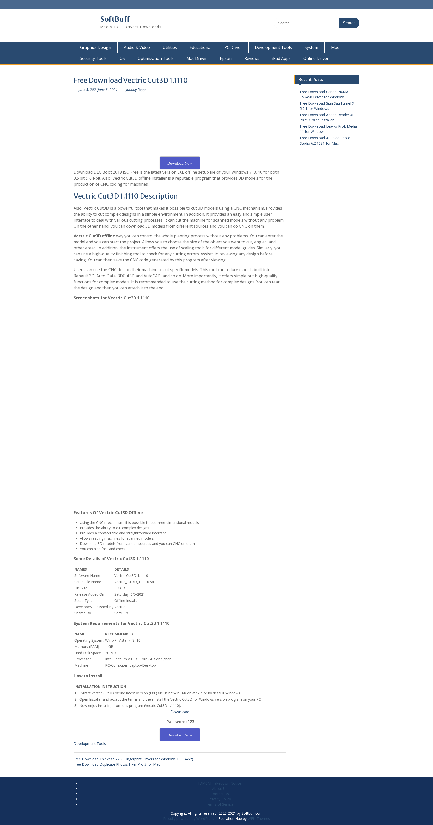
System (311, 47)
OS (122, 58)
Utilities (170, 47)
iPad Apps (281, 58)
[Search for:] (316, 22)
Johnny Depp (136, 89)
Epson (226, 58)
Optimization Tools (156, 58)
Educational (200, 47)
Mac (335, 47)
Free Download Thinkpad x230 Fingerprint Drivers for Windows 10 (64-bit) (133, 759)
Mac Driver (196, 58)
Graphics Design (95, 47)
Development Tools (273, 47)
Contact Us (220, 793)
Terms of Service (220, 804)
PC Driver (233, 47)
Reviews (251, 58)
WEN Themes (259, 818)
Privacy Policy (220, 799)
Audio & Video (137, 47)
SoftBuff (115, 19)
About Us (219, 788)
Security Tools (93, 58)
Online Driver (316, 58)
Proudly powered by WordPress (188, 818)
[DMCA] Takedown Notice (219, 783)
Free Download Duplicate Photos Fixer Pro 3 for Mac (117, 764)
